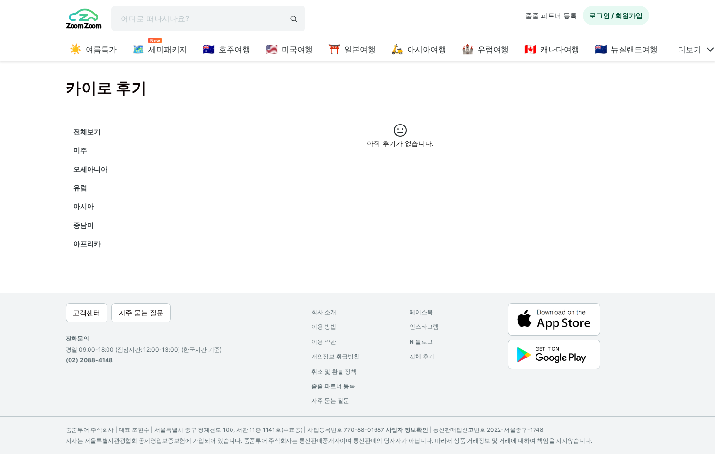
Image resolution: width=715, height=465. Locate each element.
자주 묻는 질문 (330, 400)
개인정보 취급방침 (335, 356)
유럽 (80, 187)
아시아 (83, 206)
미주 (80, 150)
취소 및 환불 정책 (334, 371)
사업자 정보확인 (407, 429)
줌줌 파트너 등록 (551, 15)
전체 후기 (422, 356)
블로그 (421, 341)
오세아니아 (90, 169)
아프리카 (87, 243)
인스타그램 (424, 326)
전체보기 (87, 131)
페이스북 (421, 312)
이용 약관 (323, 341)
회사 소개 (323, 312)
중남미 (83, 225)
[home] (84, 20)
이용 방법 (323, 326)
